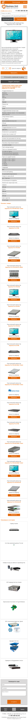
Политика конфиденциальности (14, 718)
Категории (20, 19)
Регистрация (16, 2)
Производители (8, 19)
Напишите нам (13, 681)
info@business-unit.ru (6, 11)
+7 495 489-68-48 (21, 11)
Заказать (13, 73)
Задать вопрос (14, 82)
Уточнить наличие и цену (14, 77)
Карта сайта (5, 709)
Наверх (22, 709)
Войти (25, 2)
